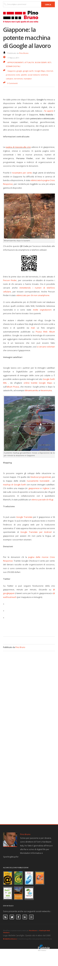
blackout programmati (41, 477)
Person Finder (10, 280)
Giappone (11, 71)
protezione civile (13, 75)
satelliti (24, 75)
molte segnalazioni (42, 309)
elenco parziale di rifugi (42, 499)
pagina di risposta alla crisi (18, 147)
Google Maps (39, 71)
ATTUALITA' (29, 62)
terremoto (18, 78)
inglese (46, 488)
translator (28, 78)
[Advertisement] (30, 627)
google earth (28, 71)
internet (49, 71)
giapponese (34, 488)
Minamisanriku (32, 390)
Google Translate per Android (36, 532)
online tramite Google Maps (38, 382)
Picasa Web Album (45, 331)
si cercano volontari (46, 346)
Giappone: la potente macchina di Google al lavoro (27, 38)
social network (34, 75)
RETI (49, 62)
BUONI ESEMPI (41, 62)
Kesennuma (46, 390)
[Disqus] (29, 689)
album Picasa (13, 386)
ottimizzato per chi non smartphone (32, 295)
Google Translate (24, 517)
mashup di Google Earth (14, 484)
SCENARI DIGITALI (13, 66)
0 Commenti (12, 83)
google (19, 71)
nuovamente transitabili (38, 480)
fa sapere (48, 110)
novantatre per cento (22, 172)
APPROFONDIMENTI (15, 62)
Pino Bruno (23, 53)
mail (33, 327)
